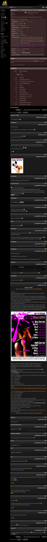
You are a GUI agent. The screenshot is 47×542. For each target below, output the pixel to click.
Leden (2, 33)
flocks (21, 85)
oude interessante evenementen (27, 81)
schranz (36, 41)
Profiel (11, 7)
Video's (2, 27)
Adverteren (3, 54)
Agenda (2, 16)
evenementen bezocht (24, 79)
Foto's (2, 25)
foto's (21, 73)
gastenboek (42, 10)
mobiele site (40, 5)
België (30, 21)
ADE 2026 (3, 17)
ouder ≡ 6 (44, 109)
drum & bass (37, 37)
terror (25, 43)
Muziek (2, 37)
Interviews (3, 28)
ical (41, 58)
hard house (37, 38)
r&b (33, 41)
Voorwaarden (4, 56)
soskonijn (13, 10)
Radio (2, 31)
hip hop (34, 40)
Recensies (3, 29)
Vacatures (3, 49)
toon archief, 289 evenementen (18, 64)
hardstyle (30, 40)
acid (21, 37)
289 (16, 79)
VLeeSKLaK (21, 267)
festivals (2, 21)
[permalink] (44, 115)
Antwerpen (26, 21)
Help (2, 53)
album (29, 10)
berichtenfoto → (31, 14)
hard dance (31, 38)
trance (28, 43)
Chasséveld (41, 61)
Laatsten (18, 109)
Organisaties (3, 42)
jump (26, 41)
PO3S (25, 35)
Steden (2, 44)
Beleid (2, 51)
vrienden (24, 10)
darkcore (32, 37)
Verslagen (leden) (4, 36)
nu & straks (3, 18)
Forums (2, 34)
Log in (19, 112)
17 (16, 73)
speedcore (40, 41)
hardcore (26, 40)
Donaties (3, 50)
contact (45, 5)
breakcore (25, 37)
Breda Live (36, 61)
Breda (12, 62)
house (38, 40)
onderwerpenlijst (29, 94)
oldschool (30, 41)
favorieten (35, 10)
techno (21, 43)
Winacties (4, 23)
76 (16, 77)
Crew (2, 47)
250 (16, 81)
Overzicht (3, 13)
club (29, 37)
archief (44, 58)
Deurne (22, 21)
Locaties (2, 41)
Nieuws (2, 14)
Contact (2, 46)
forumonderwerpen (24, 92)
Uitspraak (14, 267)
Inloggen (3, 9)
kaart (2, 20)
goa (28, 38)
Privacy (2, 57)
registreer (25, 112)
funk (26, 38)
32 (16, 74)
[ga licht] (44, 7)
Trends (2, 24)
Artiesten (3, 40)
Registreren (3, 11)
